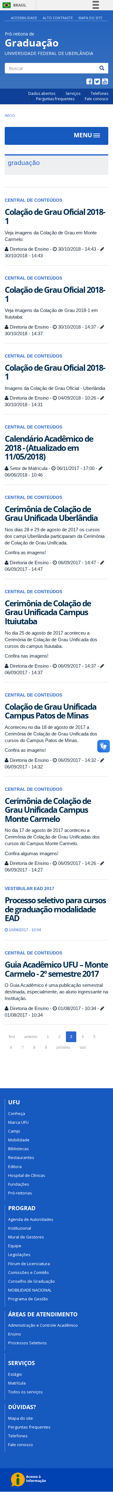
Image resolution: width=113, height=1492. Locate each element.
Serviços (73, 93)
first (12, 1037)
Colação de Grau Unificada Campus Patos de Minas (50, 711)
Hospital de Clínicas (26, 1175)
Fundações (18, 1184)
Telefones (99, 93)
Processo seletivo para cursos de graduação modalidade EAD (55, 909)
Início (10, 115)
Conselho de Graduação (31, 1281)
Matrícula (17, 1383)
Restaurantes (21, 1157)
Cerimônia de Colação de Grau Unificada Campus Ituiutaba (48, 612)
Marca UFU (18, 1122)
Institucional (19, 1228)
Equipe (14, 1246)
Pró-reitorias (20, 1193)
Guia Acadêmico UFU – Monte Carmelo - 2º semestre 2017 (56, 969)
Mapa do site (90, 17)
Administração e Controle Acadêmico (43, 1325)
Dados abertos (41, 93)
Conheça (16, 1113)
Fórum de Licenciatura (29, 1263)
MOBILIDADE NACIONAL (29, 1290)
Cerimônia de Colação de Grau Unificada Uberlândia (51, 513)
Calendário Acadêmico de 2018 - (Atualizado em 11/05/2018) (49, 447)
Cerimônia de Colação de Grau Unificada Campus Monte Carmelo (48, 809)
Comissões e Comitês (28, 1272)
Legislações (19, 1254)
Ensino (14, 1334)
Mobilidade (19, 1140)
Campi (14, 1131)
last (83, 1047)
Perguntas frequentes (55, 98)
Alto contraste (58, 17)
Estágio (15, 1374)
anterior (30, 1037)
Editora (15, 1166)
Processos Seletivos (27, 1343)
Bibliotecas (18, 1148)
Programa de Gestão (28, 1299)
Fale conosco (96, 98)
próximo (63, 1047)
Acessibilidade (24, 17)
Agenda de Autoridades (30, 1219)
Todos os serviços (25, 1392)
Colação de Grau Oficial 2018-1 (55, 216)
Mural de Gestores (26, 1237)
